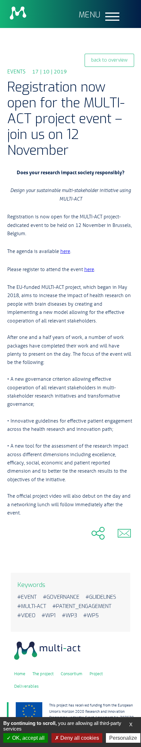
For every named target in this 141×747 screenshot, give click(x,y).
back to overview (109, 60)
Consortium (71, 673)
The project (42, 673)
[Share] (55, 533)
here (65, 251)
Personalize (123, 738)
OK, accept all (28, 738)
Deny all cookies (79, 738)
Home (19, 673)
